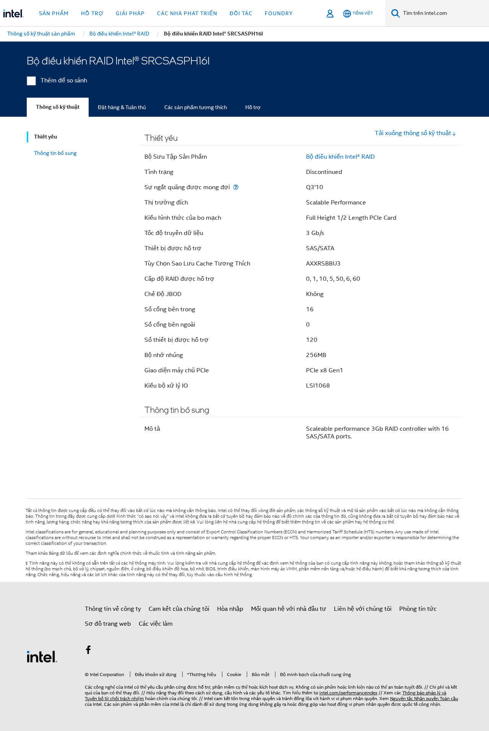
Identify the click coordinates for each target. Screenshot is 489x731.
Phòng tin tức (418, 609)
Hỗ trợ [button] (92, 13)
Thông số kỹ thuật (57, 107)
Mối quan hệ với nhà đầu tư (288, 609)
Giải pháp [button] (130, 13)
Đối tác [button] (241, 13)
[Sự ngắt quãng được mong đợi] (236, 187)
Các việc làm (156, 624)
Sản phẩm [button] (54, 13)
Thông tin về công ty (113, 609)
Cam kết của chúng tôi (179, 609)
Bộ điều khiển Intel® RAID (340, 157)
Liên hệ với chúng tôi (363, 609)
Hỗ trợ (253, 107)
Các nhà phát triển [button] (187, 13)
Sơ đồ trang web (108, 624)
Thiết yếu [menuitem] (45, 136)
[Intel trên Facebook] (88, 651)
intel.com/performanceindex (348, 693)
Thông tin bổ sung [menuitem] (55, 153)
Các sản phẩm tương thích (195, 107)
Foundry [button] (279, 13)
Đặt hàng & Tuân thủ (122, 107)
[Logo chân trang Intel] (42, 656)
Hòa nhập (230, 609)
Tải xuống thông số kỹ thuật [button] (413, 133)
